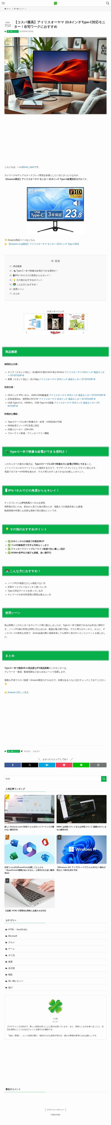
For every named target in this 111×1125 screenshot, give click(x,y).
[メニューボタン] (3, 3)
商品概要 (17, 266)
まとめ (16, 293)
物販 (10, 974)
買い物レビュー (13, 31)
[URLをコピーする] (98, 765)
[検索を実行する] (104, 779)
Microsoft (12, 936)
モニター (27, 751)
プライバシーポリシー (55, 1110)
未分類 (11, 968)
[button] (12, 765)
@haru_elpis (28, 167)
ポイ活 (11, 955)
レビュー (36, 751)
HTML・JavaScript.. (18, 929)
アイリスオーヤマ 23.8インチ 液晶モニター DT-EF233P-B (67, 379)
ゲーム (11, 949)
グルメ (11, 942)
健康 (10, 961)
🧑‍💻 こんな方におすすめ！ (25, 284)
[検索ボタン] (108, 3)
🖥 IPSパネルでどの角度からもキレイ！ (32, 275)
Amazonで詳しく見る (18, 692)
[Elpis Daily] (55, 3)
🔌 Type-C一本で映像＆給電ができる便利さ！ (35, 271)
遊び (10, 987)
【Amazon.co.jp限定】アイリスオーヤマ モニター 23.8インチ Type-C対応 (43, 244)
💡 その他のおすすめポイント (27, 280)
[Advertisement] (55, 137)
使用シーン (18, 289)
